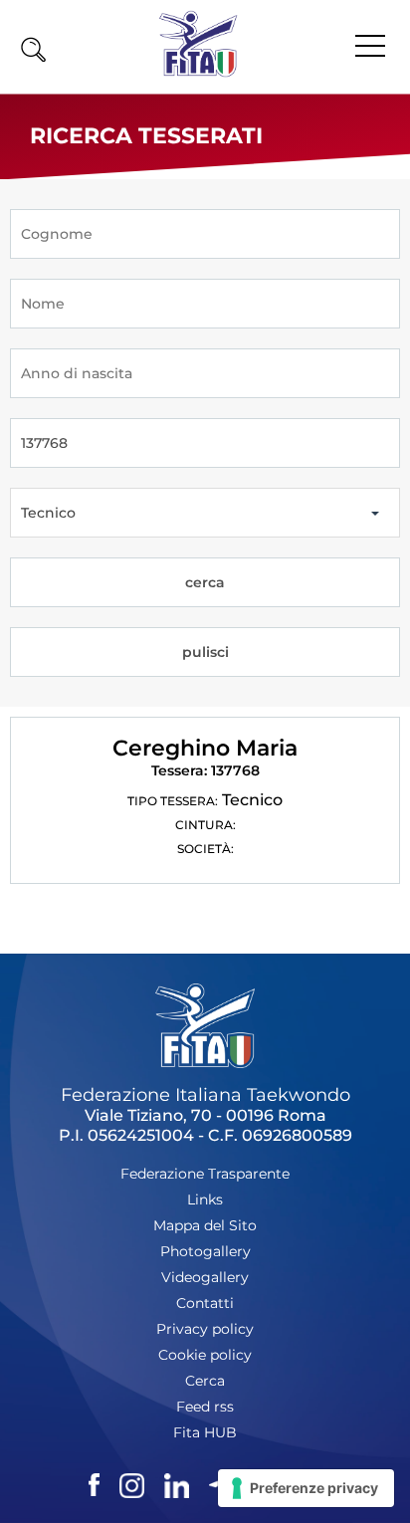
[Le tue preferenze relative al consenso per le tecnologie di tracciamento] (306, 1488)
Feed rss (205, 1406)
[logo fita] (198, 73)
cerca (205, 582)
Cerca (205, 1381)
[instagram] (131, 1483)
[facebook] (94, 1483)
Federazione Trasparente (205, 1174)
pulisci (205, 652)
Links (205, 1199)
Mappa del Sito (205, 1225)
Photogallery (205, 1251)
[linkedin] (176, 1483)
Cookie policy (205, 1355)
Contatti (205, 1303)
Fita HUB (205, 1432)
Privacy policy (205, 1329)
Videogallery (205, 1277)
